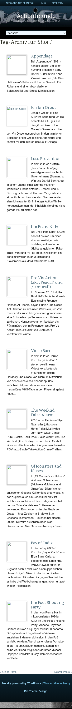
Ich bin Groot (43, 107)
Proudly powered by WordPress (21, 683)
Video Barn (41, 350)
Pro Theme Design (35, 691)
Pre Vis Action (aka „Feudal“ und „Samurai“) (47, 282)
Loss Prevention (46, 158)
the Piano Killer (45, 226)
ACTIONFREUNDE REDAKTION (20, 3)
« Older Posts (8, 672)
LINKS (43, 3)
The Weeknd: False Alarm (43, 412)
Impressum (57, 3)
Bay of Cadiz (42, 543)
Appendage (42, 56)
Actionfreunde (36, 15)
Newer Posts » (63, 672)
